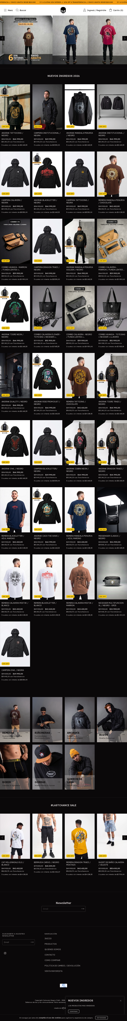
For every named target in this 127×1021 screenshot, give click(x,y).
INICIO (48, 938)
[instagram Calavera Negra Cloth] (5, 953)
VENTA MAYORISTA (53, 971)
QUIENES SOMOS (53, 949)
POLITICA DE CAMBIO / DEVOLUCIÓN (62, 966)
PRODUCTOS (51, 944)
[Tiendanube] (63, 1008)
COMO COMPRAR (52, 960)
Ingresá (90, 10)
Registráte (101, 10)
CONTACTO (50, 955)
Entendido (101, 1018)
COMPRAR (74, 1011)
